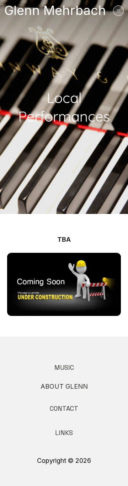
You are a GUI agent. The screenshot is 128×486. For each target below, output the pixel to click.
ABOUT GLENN (64, 386)
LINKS (64, 433)
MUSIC (64, 367)
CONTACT (64, 408)
